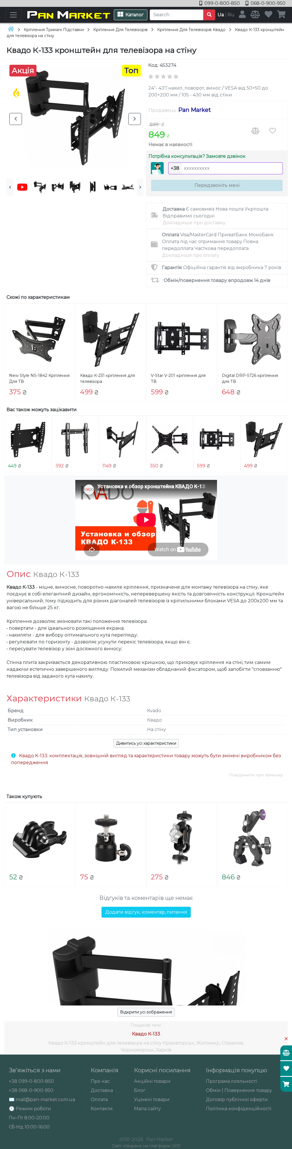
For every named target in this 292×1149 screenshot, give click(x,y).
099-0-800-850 (222, 3)
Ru (231, 14)
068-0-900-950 (267, 3)
